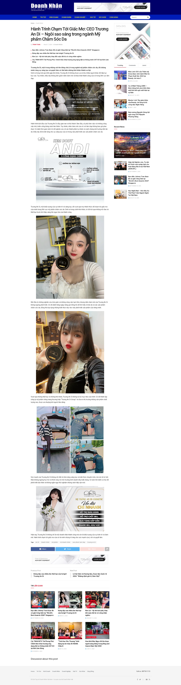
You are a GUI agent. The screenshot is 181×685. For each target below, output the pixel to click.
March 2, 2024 (63, 615)
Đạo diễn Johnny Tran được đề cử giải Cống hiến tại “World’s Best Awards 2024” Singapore (66, 50)
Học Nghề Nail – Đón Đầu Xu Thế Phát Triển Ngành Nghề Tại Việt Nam (138, 193)
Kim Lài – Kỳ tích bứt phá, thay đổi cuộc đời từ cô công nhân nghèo (56, 56)
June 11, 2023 (90, 649)
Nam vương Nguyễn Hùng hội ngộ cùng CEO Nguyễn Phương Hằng (139, 114)
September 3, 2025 (134, 171)
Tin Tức (43, 17)
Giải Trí (93, 17)
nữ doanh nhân (65, 542)
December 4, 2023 (37, 651)
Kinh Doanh (53, 17)
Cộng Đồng (113, 17)
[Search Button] (148, 17)
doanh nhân (45, 542)
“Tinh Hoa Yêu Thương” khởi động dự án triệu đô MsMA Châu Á (68, 643)
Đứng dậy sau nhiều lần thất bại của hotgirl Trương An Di (53, 53)
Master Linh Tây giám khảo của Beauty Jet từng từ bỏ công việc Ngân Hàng (138, 102)
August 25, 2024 (134, 198)
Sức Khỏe (102, 17)
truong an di (91, 542)
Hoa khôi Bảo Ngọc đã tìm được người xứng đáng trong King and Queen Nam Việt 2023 (97, 643)
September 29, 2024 (37, 618)
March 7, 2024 (48, 44)
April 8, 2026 (120, 155)
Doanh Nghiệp (80, 17)
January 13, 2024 (91, 618)
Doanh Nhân (66, 17)
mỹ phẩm (55, 542)
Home (34, 17)
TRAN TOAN (36, 44)
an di (37, 542)
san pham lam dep (79, 542)
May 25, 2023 (62, 649)
